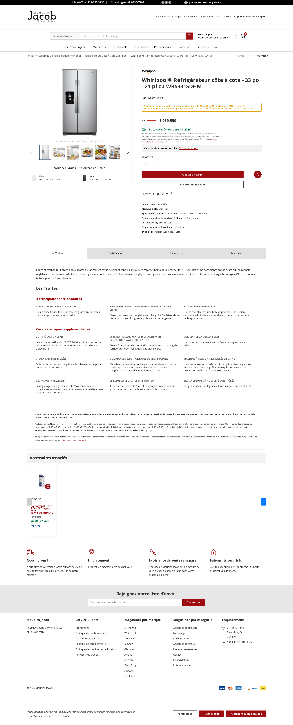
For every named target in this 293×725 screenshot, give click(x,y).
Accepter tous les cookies (246, 714)
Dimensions (176, 253)
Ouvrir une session (207, 37)
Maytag (128, 643)
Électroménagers (75, 47)
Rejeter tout (211, 714)
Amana (128, 654)
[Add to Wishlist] (258, 174)
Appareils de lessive (184, 643)
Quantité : (148, 157)
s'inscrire (224, 37)
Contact (218, 2)
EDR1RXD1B (36, 517)
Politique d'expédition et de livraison (96, 649)
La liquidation (181, 660)
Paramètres (184, 714)
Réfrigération (181, 638)
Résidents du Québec (87, 654)
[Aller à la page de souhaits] (235, 36)
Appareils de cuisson (185, 627)
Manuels (236, 253)
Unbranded (130, 638)
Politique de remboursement (92, 633)
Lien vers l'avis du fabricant (74, 440)
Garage (177, 654)
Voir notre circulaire (201, 2)
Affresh (128, 660)
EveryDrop (130, 665)
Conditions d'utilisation (89, 638)
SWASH (128, 670)
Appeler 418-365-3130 (239, 641)
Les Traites (57, 253)
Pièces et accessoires (185, 649)
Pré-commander (182, 665)
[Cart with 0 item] (243, 36)
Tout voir (129, 676)
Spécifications (117, 253)
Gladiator (129, 649)
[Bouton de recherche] (189, 36)
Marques (98, 47)
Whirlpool (130, 633)
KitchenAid (130, 627)
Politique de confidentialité (91, 643)
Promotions (82, 627)
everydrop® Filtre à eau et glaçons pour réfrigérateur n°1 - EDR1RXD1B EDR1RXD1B (42, 509)
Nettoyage (179, 633)
